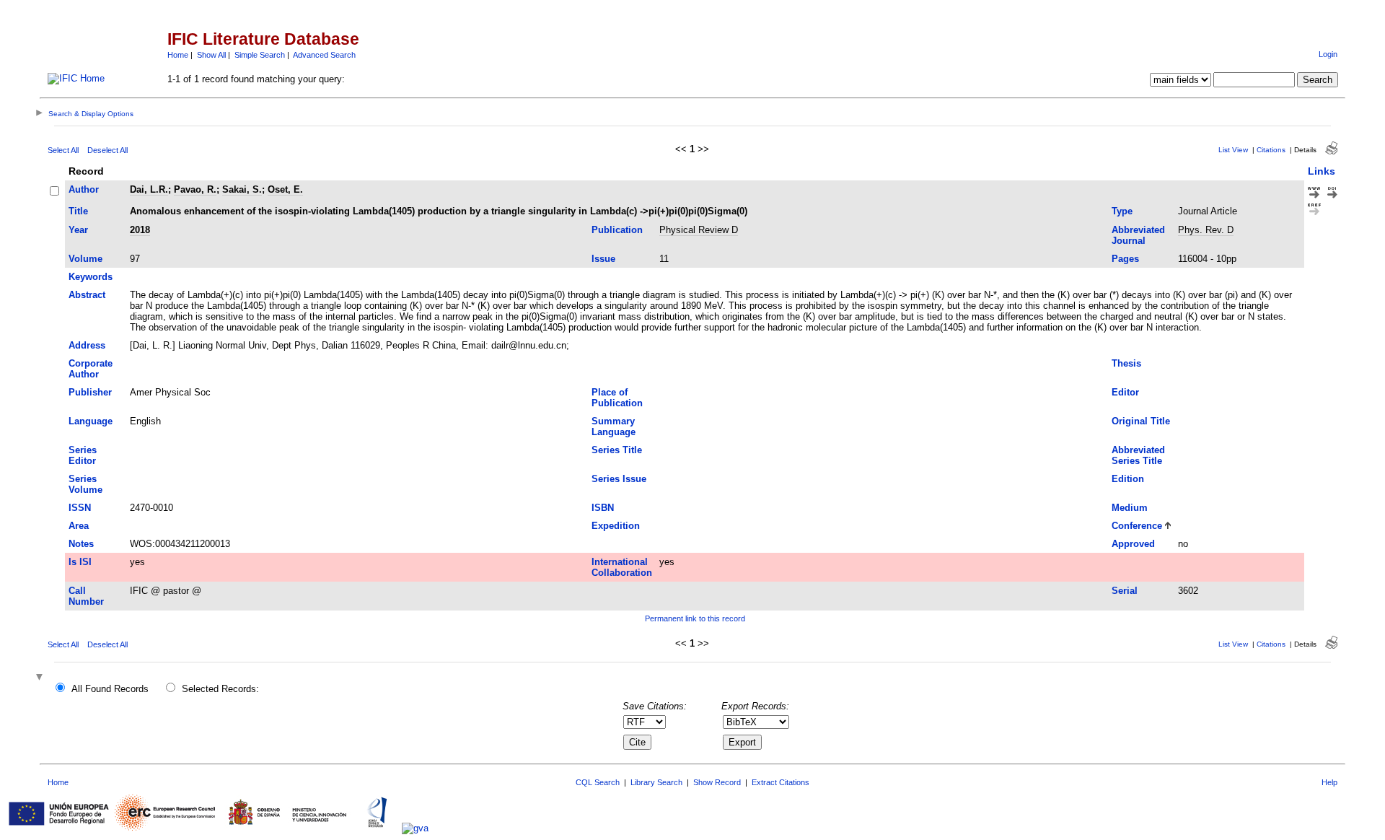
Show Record (717, 782)
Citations (1271, 150)
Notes (81, 543)
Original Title (1141, 421)
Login (1328, 54)
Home (177, 55)
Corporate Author (91, 369)
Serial (1125, 590)
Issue (603, 258)
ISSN (80, 507)
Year (78, 229)
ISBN (603, 507)
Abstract (87, 294)
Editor (1125, 392)
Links (1321, 171)
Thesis (1126, 363)
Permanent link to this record (695, 618)
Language (91, 421)
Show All (211, 55)
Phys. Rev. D (1206, 229)
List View (1233, 150)
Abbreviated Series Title (1138, 455)
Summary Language (614, 426)
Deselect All (107, 150)
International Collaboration (622, 567)
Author (84, 189)
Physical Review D (698, 229)
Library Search (656, 782)
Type (1122, 211)
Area (79, 525)
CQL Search (598, 782)
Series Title (617, 450)
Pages (1125, 258)
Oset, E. (285, 189)
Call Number (86, 596)
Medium (1130, 507)
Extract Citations (780, 782)
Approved (1133, 543)
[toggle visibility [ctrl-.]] (41, 678)
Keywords (91, 276)
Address (87, 345)
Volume (85, 258)
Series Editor (83, 455)
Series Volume (85, 484)
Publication (617, 229)
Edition (1128, 478)
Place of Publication (617, 397)
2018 (140, 229)
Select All (63, 150)
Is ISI (80, 561)
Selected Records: (220, 688)
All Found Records (110, 688)
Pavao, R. (195, 189)
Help (1329, 782)
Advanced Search (324, 55)
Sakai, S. (242, 189)
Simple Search (259, 55)
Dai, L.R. (149, 189)
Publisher (90, 392)
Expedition (616, 525)
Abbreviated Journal (1138, 235)
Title (78, 211)
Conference (1137, 525)
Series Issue (619, 478)
